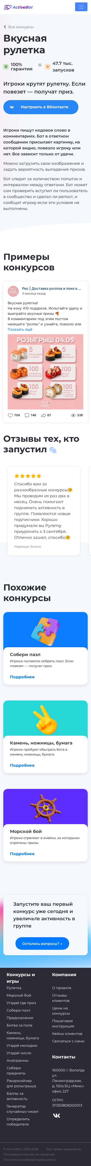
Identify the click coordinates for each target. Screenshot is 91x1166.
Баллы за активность (17, 1096)
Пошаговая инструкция (63, 1023)
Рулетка (14, 988)
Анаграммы (17, 1060)
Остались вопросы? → (42, 944)
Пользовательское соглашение (29, 1154)
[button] (45, 27)
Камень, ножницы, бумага (23, 1035)
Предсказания (20, 1018)
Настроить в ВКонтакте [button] (44, 107)
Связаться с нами (68, 1041)
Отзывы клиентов (61, 998)
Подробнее (22, 677)
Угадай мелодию (22, 1045)
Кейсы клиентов (67, 1034)
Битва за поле (19, 1025)
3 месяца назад (34, 293)
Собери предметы (16, 1070)
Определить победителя (18, 1121)
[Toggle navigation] (81, 6)
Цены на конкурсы (61, 1011)
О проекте (61, 988)
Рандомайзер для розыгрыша (21, 1083)
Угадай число (19, 1053)
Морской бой (19, 995)
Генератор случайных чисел (22, 1109)
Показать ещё (20, 329)
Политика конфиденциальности (29, 1160)
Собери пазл (18, 1010)
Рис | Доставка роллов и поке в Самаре (52, 288)
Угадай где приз (21, 1003)
